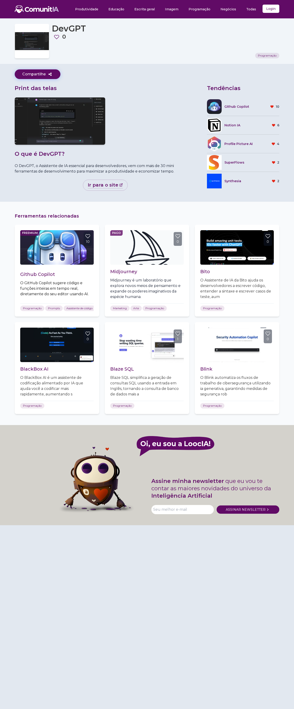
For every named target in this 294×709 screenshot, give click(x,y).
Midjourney (123, 271)
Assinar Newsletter (246, 510)
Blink (206, 369)
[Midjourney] (147, 247)
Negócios (228, 9)
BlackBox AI (34, 369)
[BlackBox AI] (57, 345)
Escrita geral (144, 9)
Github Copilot (37, 274)
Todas (251, 9)
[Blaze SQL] (147, 345)
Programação (199, 9)
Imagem (171, 9)
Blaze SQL (122, 369)
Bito (205, 271)
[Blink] (237, 345)
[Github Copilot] (57, 247)
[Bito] (237, 247)
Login (271, 9)
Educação (116, 9)
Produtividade (86, 9)
